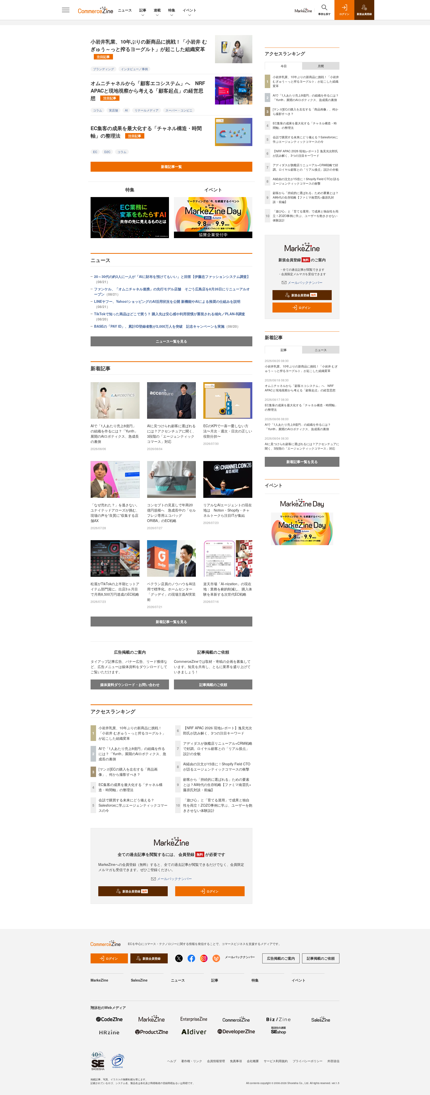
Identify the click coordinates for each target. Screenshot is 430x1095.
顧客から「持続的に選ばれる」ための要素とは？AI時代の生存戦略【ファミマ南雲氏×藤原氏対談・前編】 (217, 784)
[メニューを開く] (66, 10)
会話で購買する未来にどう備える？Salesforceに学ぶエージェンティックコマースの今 (133, 805)
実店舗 (113, 110)
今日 (284, 66)
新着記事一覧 (171, 166)
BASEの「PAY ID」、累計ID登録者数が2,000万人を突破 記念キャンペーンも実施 (167, 326)
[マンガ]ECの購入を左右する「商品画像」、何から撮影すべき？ (128, 772)
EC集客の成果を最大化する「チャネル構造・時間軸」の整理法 (146, 131)
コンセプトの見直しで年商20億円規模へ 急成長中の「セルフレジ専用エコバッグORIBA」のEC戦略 (171, 512)
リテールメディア (147, 110)
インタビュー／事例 (134, 69)
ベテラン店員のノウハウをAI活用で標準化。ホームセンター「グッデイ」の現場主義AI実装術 (171, 591)
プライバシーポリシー (307, 1061)
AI (126, 110)
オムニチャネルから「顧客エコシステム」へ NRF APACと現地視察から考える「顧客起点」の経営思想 (148, 90)
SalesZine (139, 980)
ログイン (212, 891)
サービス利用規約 (276, 1061)
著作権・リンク (191, 1061)
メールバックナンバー (174, 878)
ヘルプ (171, 1061)
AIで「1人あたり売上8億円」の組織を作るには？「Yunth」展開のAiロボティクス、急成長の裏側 (115, 433)
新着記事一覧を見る (171, 621)
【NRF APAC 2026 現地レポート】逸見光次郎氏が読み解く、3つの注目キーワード (217, 730)
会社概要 (253, 1061)
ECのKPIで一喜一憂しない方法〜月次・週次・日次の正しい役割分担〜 (227, 431)
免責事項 (236, 1061)
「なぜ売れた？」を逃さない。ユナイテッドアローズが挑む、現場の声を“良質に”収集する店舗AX (115, 512)
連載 (157, 9)
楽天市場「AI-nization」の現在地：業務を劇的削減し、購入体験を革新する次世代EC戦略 (227, 589)
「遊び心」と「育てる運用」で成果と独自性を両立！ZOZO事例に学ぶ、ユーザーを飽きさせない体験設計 (217, 805)
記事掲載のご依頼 (213, 684)
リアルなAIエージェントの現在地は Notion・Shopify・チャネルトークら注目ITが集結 (227, 510)
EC (95, 152)
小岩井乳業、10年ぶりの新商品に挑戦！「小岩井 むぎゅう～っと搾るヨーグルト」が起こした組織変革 (149, 48)
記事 (142, 9)
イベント (190, 9)
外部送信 (333, 1061)
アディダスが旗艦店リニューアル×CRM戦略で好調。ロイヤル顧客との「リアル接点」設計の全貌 (217, 748)
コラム (97, 110)
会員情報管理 (216, 1061)
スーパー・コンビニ (178, 110)
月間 (321, 66)
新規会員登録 (134, 891)
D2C (107, 152)
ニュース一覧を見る (171, 341)
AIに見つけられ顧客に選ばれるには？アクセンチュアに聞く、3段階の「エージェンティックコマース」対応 (171, 433)
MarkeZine (99, 980)
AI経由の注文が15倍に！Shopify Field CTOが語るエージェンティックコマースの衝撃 (216, 766)
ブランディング (103, 69)
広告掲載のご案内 (281, 958)
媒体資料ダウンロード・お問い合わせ (130, 684)
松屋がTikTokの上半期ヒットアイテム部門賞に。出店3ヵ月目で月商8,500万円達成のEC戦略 (115, 589)
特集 (171, 9)
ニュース (125, 9)
